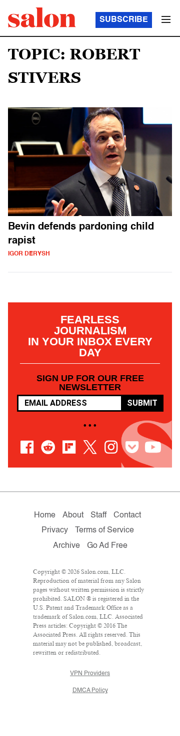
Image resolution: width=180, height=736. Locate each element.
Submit (142, 403)
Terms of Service (104, 530)
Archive (66, 546)
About (73, 515)
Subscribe (124, 20)
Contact (127, 515)
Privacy (55, 530)
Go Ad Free (107, 546)
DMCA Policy (90, 691)
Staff (98, 515)
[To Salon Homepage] (42, 17)
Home (45, 515)
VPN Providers (90, 674)
